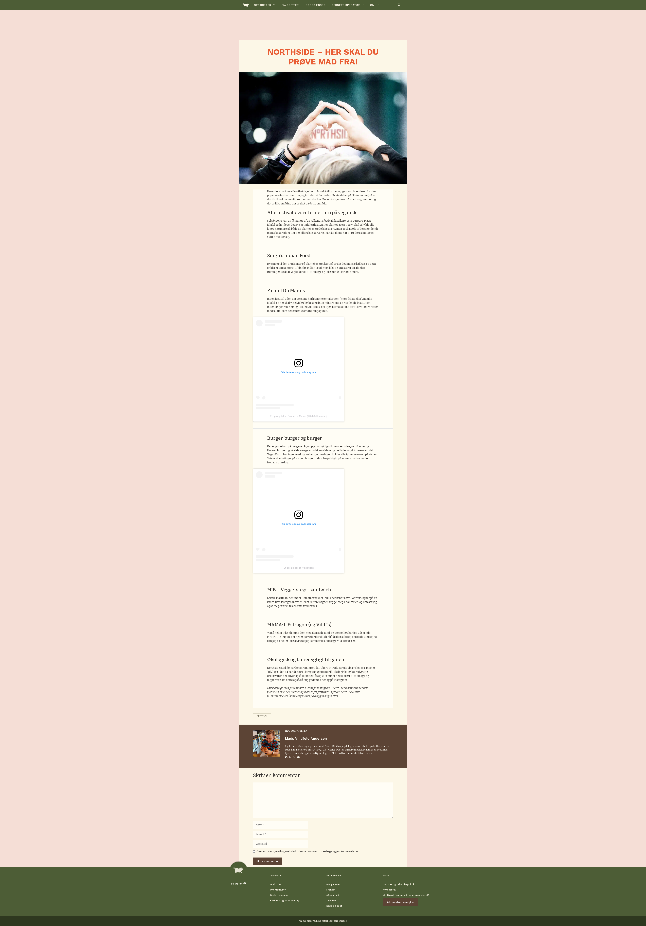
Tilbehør (331, 900)
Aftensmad (332, 895)
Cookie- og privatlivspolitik (399, 884)
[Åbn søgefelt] (399, 5)
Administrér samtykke (400, 902)
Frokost (330, 889)
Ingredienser (315, 5)
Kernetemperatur (345, 5)
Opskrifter (262, 5)
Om (372, 5)
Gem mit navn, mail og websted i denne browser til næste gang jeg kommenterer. (308, 851)
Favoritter (290, 5)
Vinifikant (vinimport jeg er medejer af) (406, 895)
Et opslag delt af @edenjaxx (299, 567)
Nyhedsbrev (389, 889)
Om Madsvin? (278, 889)
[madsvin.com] (245, 5)
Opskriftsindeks (279, 895)
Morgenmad (333, 884)
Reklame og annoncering (284, 900)
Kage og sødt (334, 905)
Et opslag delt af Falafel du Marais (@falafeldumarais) (298, 416)
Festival (262, 716)
